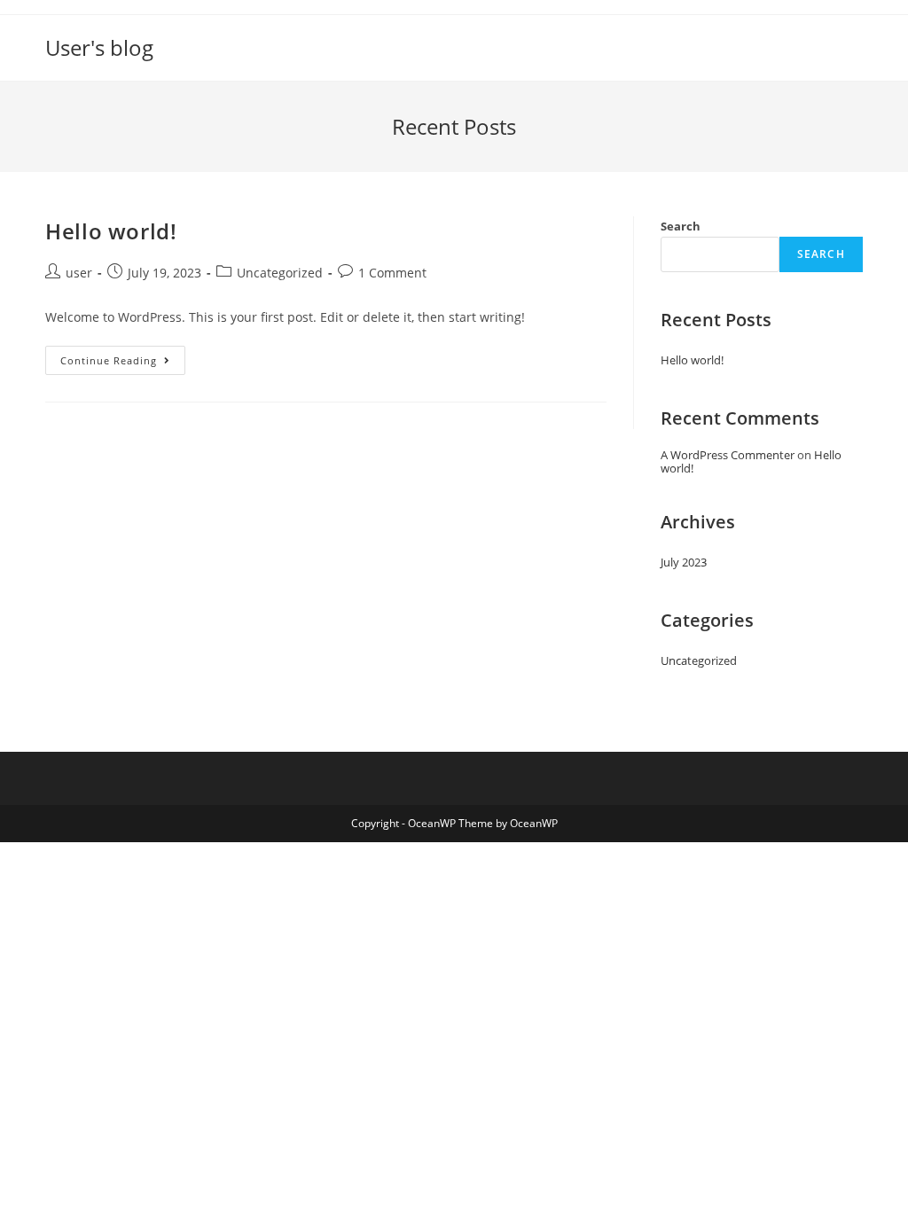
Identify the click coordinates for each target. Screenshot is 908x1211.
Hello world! (110, 231)
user (79, 272)
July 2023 (684, 562)
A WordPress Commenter (727, 455)
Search (681, 226)
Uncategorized (280, 272)
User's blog (99, 47)
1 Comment (392, 272)
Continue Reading (122, 363)
